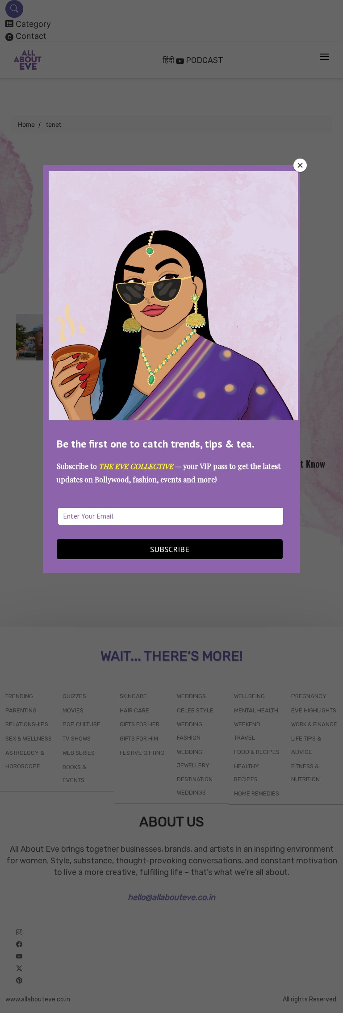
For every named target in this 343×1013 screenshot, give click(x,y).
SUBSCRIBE (169, 549)
